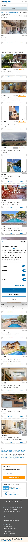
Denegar (14, 299)
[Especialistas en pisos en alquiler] (5, 2)
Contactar (10, 42)
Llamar (21, 42)
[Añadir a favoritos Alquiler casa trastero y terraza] (2, 77)
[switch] (24, 270)
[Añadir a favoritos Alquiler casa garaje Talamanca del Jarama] (2, 103)
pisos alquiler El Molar (6, 451)
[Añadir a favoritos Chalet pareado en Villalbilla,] (2, 416)
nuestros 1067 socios (13, 248)
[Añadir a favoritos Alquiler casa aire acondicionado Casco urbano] (2, 207)
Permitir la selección (14, 294)
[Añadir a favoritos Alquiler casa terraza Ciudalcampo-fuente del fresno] (2, 233)
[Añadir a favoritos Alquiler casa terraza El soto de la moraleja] (2, 390)
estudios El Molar (21, 450)
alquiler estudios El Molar (19, 456)
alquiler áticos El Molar (6, 457)
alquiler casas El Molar (6, 456)
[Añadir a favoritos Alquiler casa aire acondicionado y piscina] (2, 181)
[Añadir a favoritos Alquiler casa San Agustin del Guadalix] (2, 129)
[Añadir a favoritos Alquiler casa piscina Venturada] (2, 155)
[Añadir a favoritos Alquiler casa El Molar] (2, 43)
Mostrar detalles (19, 285)
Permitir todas (14, 289)
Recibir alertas (15, 477)
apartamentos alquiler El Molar (8, 450)
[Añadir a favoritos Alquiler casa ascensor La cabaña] (2, 442)
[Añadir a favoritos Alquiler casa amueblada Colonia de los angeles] (2, 364)
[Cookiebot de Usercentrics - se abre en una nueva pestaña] (20, 242)
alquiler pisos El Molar (18, 457)
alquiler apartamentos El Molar (8, 458)
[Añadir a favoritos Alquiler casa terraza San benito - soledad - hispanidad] (2, 312)
